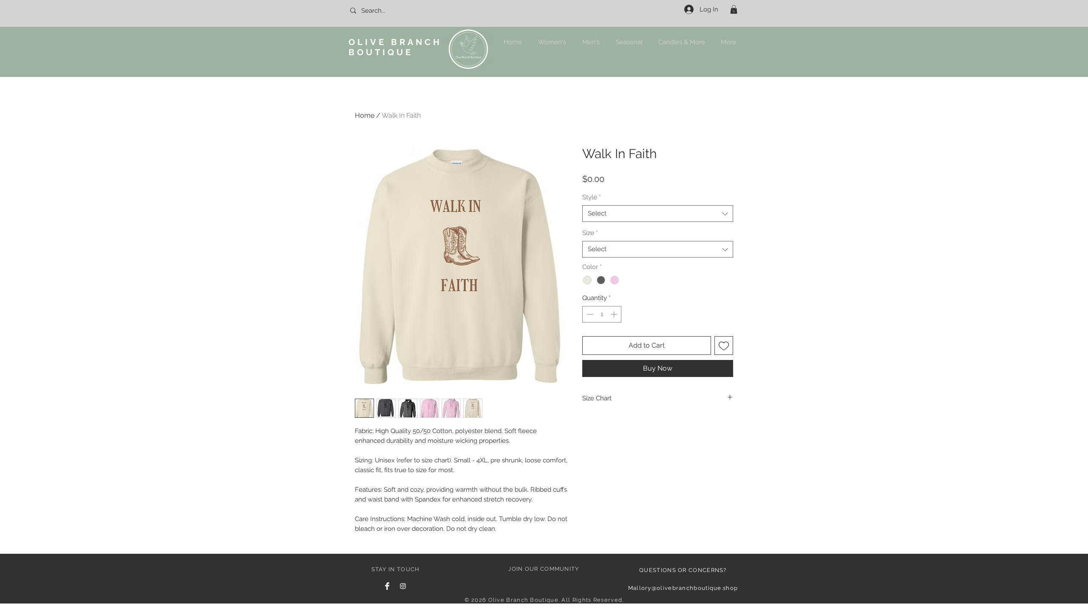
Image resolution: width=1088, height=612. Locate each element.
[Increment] (614, 314)
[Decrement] (589, 314)
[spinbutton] (602, 314)
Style (591, 197)
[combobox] (657, 213)
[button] (733, 9)
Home (364, 115)
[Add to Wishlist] (723, 345)
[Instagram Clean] (403, 586)
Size (590, 233)
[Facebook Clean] (387, 586)
